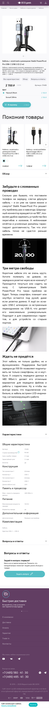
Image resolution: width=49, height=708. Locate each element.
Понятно (33, 705)
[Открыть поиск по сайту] (8, 2)
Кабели (41, 8)
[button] (46, 144)
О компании (7, 617)
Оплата (5, 628)
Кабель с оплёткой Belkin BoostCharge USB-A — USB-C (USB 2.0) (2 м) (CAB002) (36, 152)
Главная (4, 8)
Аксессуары (13, 8)
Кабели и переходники (28, 8)
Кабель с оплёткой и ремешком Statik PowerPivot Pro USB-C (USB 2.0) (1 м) (10, 152)
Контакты (6, 644)
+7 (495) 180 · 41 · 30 (15, 672)
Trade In (5, 638)
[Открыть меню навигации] (3, 2)
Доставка (6, 622)
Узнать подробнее (8, 706)
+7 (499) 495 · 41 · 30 (15, 676)
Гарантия (6, 633)
